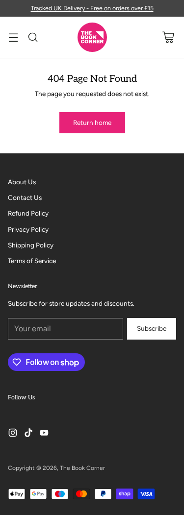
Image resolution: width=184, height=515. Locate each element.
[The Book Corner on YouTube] (44, 434)
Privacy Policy (28, 229)
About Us (22, 182)
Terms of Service (32, 261)
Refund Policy (28, 213)
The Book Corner (82, 468)
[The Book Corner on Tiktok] (28, 434)
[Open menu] (13, 37)
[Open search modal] (33, 37)
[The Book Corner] (92, 37)
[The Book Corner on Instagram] (13, 434)
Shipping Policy (30, 245)
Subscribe (151, 328)
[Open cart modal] (168, 37)
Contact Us (25, 197)
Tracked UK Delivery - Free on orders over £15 (92, 8)
